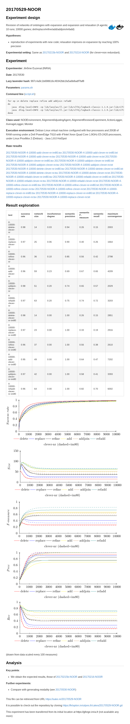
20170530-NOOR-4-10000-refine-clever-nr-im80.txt (70, 185)
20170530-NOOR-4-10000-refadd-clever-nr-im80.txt (82, 177)
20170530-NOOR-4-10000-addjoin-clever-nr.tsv (32, 165)
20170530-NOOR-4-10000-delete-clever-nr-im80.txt (94, 168)
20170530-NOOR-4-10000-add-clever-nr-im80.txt (90, 152)
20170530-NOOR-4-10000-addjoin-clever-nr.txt (86, 165)
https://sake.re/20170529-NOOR (63, 699)
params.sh (27, 87)
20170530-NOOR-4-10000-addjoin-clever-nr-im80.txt (84, 160)
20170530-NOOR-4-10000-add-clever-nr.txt (80, 156)
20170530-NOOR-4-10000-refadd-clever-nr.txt (72, 181)
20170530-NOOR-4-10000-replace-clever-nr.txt (63, 197)
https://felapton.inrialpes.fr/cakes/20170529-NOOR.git (93, 705)
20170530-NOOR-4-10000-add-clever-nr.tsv (30, 156)
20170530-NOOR (65, 689)
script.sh (29, 94)
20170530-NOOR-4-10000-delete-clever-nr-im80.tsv (35, 168)
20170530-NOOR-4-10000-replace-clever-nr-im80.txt (65, 193)
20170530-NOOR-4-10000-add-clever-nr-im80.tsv (34, 152)
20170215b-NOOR (53, 52)
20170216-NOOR (79, 52)
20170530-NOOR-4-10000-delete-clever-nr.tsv (32, 173)
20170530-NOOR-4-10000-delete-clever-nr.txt (84, 173)
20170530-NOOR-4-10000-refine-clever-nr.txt (60, 189)
